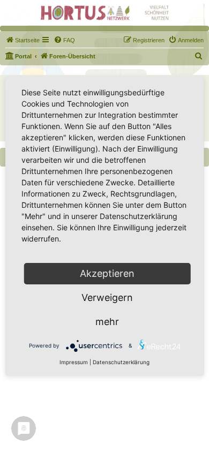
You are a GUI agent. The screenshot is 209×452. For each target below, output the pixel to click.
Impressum (73, 362)
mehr (107, 321)
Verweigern (107, 297)
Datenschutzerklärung (121, 362)
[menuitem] (22, 40)
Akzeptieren (107, 273)
